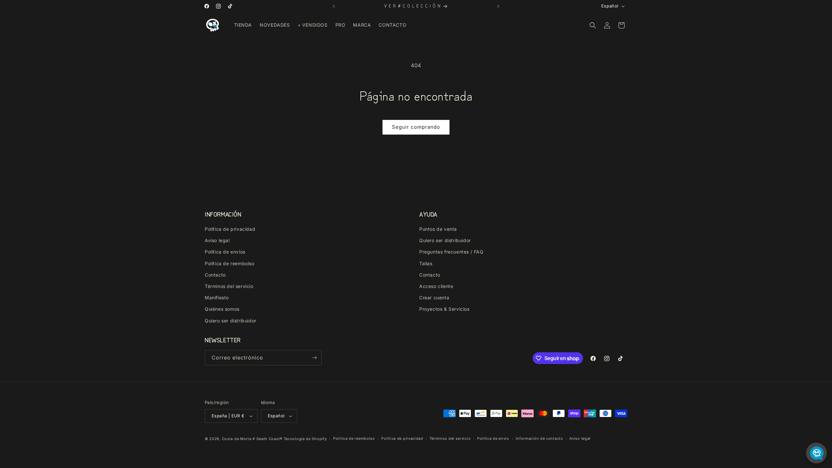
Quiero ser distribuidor (230, 320)
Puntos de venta (438, 229)
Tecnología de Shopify (305, 438)
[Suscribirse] (314, 357)
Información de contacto (539, 438)
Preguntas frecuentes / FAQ (451, 251)
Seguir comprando (416, 127)
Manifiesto (217, 297)
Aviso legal (217, 240)
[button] (593, 25)
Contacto (215, 275)
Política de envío (493, 438)
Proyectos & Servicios (444, 309)
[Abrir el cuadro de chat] (816, 453)
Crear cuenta (434, 297)
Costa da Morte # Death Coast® (252, 438)
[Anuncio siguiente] (498, 6)
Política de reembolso (229, 263)
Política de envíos (225, 251)
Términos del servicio (229, 286)
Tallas (426, 263)
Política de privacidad (230, 229)
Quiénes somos (222, 309)
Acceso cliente (436, 286)
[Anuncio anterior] (334, 6)
